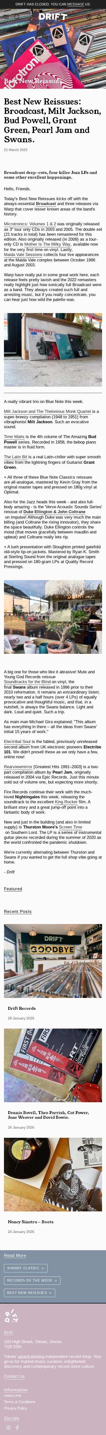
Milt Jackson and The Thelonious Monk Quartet (47, 411)
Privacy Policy (15, 1408)
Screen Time (70, 827)
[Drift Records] (53, 961)
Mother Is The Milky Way (47, 244)
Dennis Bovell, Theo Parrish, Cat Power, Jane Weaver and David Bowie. (48, 1114)
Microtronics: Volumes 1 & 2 (30, 224)
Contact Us (14, 1376)
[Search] (17, 16)
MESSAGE (75, 4)
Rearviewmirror (18, 766)
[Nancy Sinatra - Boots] (53, 1175)
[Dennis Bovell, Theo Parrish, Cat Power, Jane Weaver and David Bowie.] (53, 1065)
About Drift (12, 1395)
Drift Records (22, 1008)
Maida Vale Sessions (23, 254)
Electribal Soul (17, 741)
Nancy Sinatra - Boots (30, 1221)
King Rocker (66, 802)
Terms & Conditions (19, 1402)
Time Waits (14, 436)
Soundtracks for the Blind (27, 681)
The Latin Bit (15, 457)
